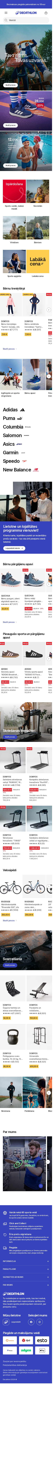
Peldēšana (29, 1111)
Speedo (11, 461)
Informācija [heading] (9, 1261)
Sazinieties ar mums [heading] (13, 1277)
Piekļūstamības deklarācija (15, 1365)
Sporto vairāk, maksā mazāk (14, 207)
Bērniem (37, 242)
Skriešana (5, 1111)
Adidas (10, 410)
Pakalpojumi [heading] (9, 1269)
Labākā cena (37, 276)
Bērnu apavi (30, 393)
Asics (9, 444)
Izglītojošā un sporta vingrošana (10, 394)
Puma (9, 418)
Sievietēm (37, 206)
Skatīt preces (11, 85)
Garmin (10, 452)
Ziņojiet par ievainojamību (14, 1361)
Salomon (12, 435)
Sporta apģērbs (14, 276)
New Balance (17, 470)
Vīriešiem (14, 242)
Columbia (13, 427)
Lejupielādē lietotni (13, 548)
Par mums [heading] (8, 1285)
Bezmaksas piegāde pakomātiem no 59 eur (26, 4)
